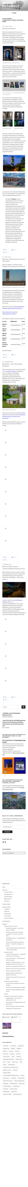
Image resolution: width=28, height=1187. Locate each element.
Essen (13, 1056)
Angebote (4, 924)
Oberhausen (6, 1078)
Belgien (13, 1048)
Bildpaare (19, 1048)
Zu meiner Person (8, 892)
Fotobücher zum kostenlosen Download (13, 996)
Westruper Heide (7, 1094)
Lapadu (22, 1075)
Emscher (18, 1053)
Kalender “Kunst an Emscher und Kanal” (15, 968)
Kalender (15, 1070)
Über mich (4, 890)
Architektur (13, 1045)
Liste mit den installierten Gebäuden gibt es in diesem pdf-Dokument (13, 416)
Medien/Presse (7, 898)
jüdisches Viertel (7, 1070)
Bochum (5, 1051)
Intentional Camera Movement (10, 1067)
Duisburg (12, 1053)
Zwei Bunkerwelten (9, 28)
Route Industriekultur (19, 1080)
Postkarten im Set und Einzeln (11, 981)
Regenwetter (21, 1078)
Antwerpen (6, 911)
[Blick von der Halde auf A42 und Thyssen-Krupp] (14, 661)
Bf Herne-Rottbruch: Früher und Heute (15, 1006)
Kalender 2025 (6, 1072)
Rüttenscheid (13, 1083)
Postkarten (13, 1078)
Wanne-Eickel (13, 1088)
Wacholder (5, 1088)
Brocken (11, 1051)
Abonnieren (7, 831)
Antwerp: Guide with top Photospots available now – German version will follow (14, 934)
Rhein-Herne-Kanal (7, 1080)
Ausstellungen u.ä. (8, 894)
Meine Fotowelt (10, 4)
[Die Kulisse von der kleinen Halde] (14, 637)
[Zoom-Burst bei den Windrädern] (14, 625)
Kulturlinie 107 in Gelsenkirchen (13, 1008)
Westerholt (14, 1091)
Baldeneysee (6, 1048)
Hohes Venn (15, 1062)
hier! (3, 754)
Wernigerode (6, 1091)
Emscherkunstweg (10, 371)
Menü (14, 13)
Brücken (17, 1051)
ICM (21, 1062)
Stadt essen (21, 1083)
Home (3, 887)
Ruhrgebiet (6, 1083)
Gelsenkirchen (19, 1059)
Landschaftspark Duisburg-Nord (11, 1075)
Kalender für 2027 (8, 952)
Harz (4, 1062)
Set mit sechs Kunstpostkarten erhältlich (15, 987)
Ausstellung (20, 1045)
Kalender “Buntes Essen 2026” (13, 970)
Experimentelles (6, 904)
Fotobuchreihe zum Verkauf (10, 926)
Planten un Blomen (8, 918)
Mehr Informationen (18, 753)
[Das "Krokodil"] (14, 674)
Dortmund (5, 1053)
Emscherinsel (6, 1056)
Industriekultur (7, 913)
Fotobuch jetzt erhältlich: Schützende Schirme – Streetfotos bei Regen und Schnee (15, 943)
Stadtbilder (6, 909)
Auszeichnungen (8, 896)
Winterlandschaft (17, 1094)
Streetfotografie (6, 921)
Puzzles (6, 994)
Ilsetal (4, 1064)
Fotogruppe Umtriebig (8, 1059)
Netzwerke (6, 901)
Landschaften (7, 915)
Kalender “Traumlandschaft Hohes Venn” (16, 966)
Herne (8, 1062)
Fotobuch (19, 1056)
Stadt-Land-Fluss (6, 907)
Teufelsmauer (16, 1086)
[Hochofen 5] (14, 649)
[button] (7, 250)
